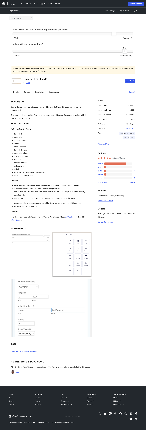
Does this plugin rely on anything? (24, 351)
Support (132, 92)
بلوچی (31, 416)
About (11, 394)
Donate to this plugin (106, 222)
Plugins (37, 401)
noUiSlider (69, 217)
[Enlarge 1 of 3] (47, 235)
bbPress (117, 401)
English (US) (130, 128)
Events (89, 398)
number (126, 138)
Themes (38, 398)
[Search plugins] (31, 18)
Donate (90, 401)
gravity (132, 133)
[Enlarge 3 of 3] (89, 282)
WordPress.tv (66, 404)
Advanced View (104, 144)
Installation (39, 92)
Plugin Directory (14, 11)
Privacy (11, 404)
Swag (90, 404)
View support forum (105, 200)
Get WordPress (136, 4)
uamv (28, 83)
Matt (115, 398)
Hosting (11, 401)
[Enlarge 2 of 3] (89, 235)
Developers (65, 401)
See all (132, 182)
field (121, 133)
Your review (102, 182)
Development (54, 92)
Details (16, 92)
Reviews (27, 92)
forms (126, 133)
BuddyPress (118, 404)
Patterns (38, 404)
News (11, 398)
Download (130, 81)
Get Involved (91, 394)
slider (132, 138)
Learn (63, 394)
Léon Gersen (16, 220)
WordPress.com (119, 394)
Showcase (38, 394)
